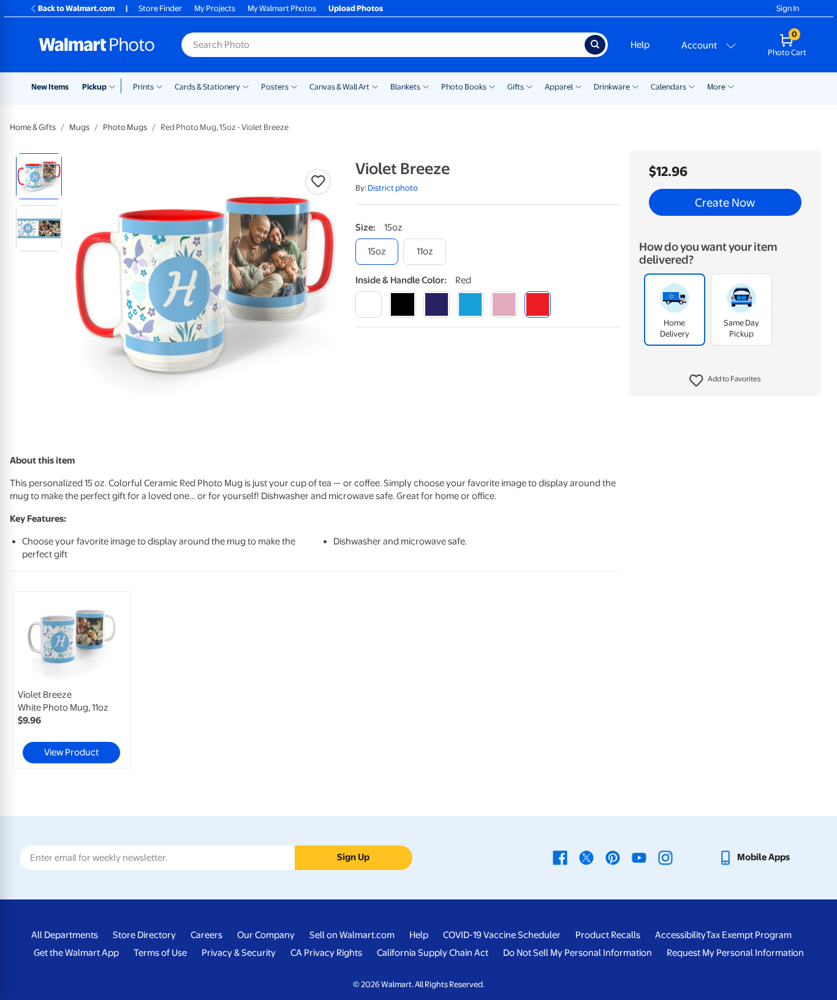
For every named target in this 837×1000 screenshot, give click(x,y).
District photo (393, 188)
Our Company (266, 935)
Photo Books (464, 86)
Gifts (515, 86)
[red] (538, 304)
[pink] (504, 304)
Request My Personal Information (735, 952)
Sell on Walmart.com (352, 935)
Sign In (787, 8)
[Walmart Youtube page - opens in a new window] (639, 857)
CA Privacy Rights (326, 952)
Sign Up (353, 857)
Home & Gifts (33, 127)
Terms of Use (160, 952)
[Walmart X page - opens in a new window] (586, 857)
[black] (402, 304)
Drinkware (612, 86)
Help (640, 44)
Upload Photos (355, 8)
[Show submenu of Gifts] (529, 85)
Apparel (559, 86)
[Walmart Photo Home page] (97, 45)
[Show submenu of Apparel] (578, 85)
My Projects (214, 8)
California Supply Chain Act (432, 952)
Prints (143, 86)
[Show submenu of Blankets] (426, 85)
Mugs (79, 127)
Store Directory (144, 935)
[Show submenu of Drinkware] (635, 85)
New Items (50, 86)
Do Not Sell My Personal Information (577, 952)
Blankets (405, 86)
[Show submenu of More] (731, 85)
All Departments (64, 935)
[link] (71, 680)
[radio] (39, 176)
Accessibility (680, 935)
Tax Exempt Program (749, 935)
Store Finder (160, 8)
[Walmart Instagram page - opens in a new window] (665, 857)
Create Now (725, 202)
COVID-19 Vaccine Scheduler (502, 935)
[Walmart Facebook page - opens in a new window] (560, 857)
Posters (275, 86)
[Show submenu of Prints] (159, 85)
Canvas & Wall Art (339, 86)
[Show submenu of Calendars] (691, 85)
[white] (368, 304)
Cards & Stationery (207, 86)
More (716, 86)
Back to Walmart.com (76, 8)
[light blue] (470, 304)
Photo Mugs (125, 127)
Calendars (668, 86)
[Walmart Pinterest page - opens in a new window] (612, 857)
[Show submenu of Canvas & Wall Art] (375, 85)
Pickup (94, 86)
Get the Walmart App (76, 952)
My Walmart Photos (282, 8)
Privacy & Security (239, 952)
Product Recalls (607, 935)
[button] (725, 380)
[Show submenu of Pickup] (114, 85)
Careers (206, 935)
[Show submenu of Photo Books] (492, 85)
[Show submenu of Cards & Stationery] (245, 85)
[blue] (436, 304)
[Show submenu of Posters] (294, 85)
